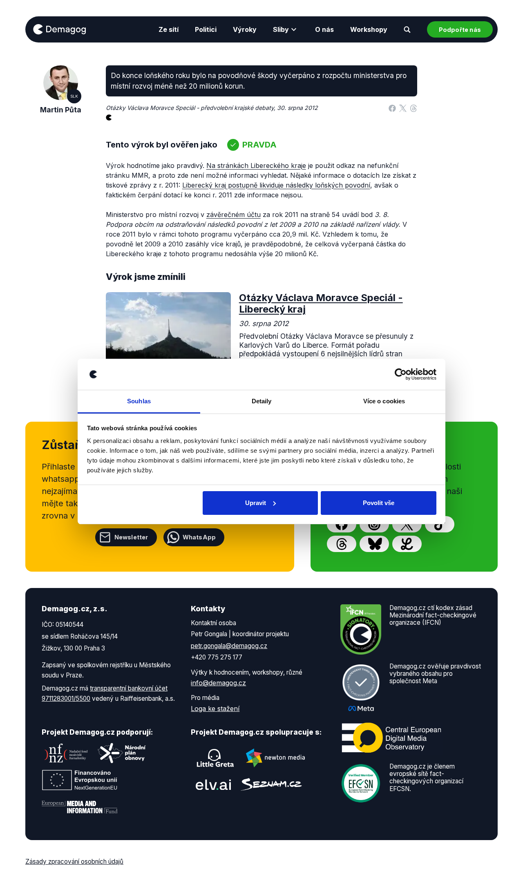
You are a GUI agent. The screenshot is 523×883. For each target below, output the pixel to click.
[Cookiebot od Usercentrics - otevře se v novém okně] (400, 374)
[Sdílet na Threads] (413, 108)
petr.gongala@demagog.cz (229, 646)
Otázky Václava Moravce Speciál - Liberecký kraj (321, 303)
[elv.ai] (213, 784)
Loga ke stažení (215, 708)
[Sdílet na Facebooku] (392, 108)
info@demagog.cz (218, 683)
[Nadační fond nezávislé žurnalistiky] (66, 753)
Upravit (255, 502)
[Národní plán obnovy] (121, 753)
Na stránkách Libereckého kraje (256, 165)
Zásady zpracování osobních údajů (74, 861)
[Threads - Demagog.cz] (341, 544)
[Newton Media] (275, 758)
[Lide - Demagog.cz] (407, 544)
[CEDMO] (391, 737)
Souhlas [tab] (139, 401)
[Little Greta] (215, 758)
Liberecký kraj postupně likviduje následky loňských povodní (276, 185)
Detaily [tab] (262, 401)
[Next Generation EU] (80, 780)
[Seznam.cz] (271, 784)
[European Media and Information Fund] (80, 807)
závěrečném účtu (233, 214)
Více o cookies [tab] (384, 401)
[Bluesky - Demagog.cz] (374, 544)
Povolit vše (378, 502)
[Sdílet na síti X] (403, 108)
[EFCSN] (360, 782)
